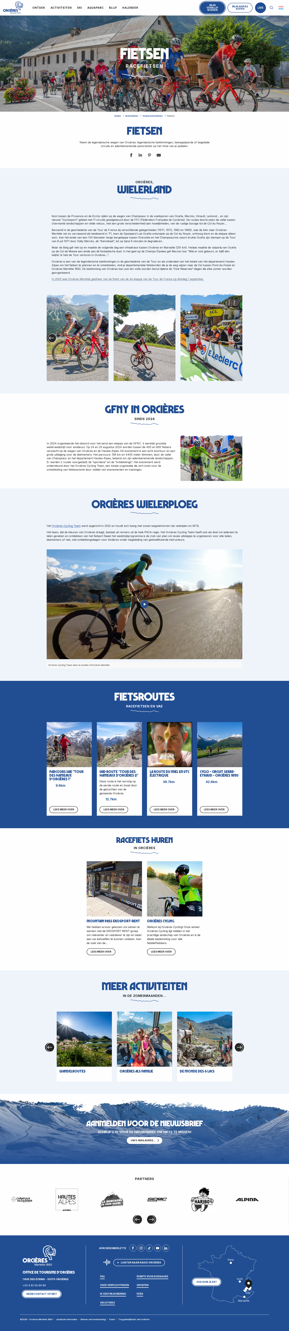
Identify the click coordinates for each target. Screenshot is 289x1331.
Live (260, 7)
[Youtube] (157, 1249)
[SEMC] (157, 1199)
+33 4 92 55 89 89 (34, 1285)
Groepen (143, 1285)
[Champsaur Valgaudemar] (21, 1199)
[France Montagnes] (112, 1199)
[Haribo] (202, 1199)
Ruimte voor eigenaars (152, 1276)
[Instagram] (141, 1249)
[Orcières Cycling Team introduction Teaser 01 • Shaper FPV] (144, 604)
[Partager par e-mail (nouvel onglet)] (158, 155)
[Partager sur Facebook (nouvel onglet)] (130, 155)
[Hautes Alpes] (67, 1199)
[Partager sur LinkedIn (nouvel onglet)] (140, 155)
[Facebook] (132, 1249)
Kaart (112, 1319)
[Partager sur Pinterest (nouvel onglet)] (149, 155)
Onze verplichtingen (114, 1285)
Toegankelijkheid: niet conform (133, 1319)
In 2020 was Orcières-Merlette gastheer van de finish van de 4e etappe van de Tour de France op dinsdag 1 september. (128, 279)
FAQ (102, 1276)
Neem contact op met (41, 1293)
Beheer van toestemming (93, 1319)
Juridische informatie (66, 1319)
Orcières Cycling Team (66, 525)
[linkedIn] (165, 1249)
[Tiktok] (149, 1249)
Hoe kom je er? (207, 1281)
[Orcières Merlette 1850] (13, 8)
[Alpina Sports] (247, 1199)
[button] (271, 8)
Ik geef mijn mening (113, 1293)
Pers (140, 1293)
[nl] (281, 7)
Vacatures (107, 1302)
